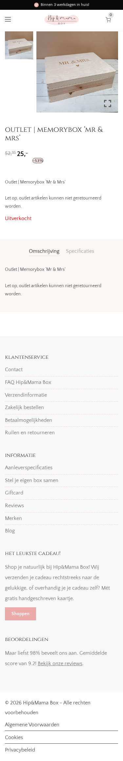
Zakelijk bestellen (24, 407)
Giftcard (14, 493)
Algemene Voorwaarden (32, 725)
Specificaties (80, 251)
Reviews (14, 506)
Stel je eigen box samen (31, 480)
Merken (13, 518)
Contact (14, 369)
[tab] (44, 251)
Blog (10, 531)
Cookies (14, 737)
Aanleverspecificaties (28, 468)
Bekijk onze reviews (60, 663)
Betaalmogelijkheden (28, 420)
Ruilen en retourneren (30, 433)
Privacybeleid (20, 750)
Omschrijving (44, 251)
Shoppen (20, 613)
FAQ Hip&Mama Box (28, 382)
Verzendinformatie (26, 395)
